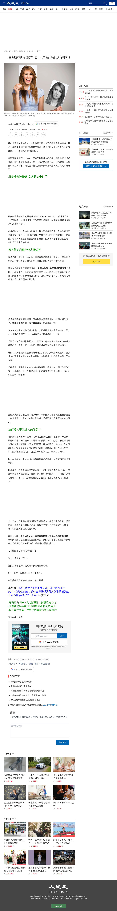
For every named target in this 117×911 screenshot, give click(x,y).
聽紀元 (64, 9)
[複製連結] (27, 134)
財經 (71, 9)
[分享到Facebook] (10, 135)
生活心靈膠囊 (44, 664)
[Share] (5, 781)
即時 (10, 9)
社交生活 (32, 664)
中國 (16, 9)
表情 (29, 659)
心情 (16, 659)
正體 (22, 3)
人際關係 (37, 659)
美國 (22, 9)
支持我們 (96, 262)
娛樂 (83, 9)
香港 (46, 9)
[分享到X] (21, 135)
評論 (34, 9)
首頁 (4, 9)
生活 (95, 9)
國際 (28, 9)
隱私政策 (49, 648)
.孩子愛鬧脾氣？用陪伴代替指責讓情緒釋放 (32, 609)
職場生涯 (30, 51)
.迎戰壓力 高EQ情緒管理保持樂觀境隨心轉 (32, 602)
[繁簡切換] (43, 135)
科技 (77, 9)
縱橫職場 (22, 51)
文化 (89, 9)
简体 (27, 3)
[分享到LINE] (16, 135)
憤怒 (23, 659)
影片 (57, 9)
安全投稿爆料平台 (50, 705)
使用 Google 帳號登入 (51, 642)
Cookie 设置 (58, 906)
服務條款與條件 (61, 646)
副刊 (10, 51)
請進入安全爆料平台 (96, 166)
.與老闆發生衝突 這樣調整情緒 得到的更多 (32, 606)
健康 (51, 9)
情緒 (46, 659)
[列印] (32, 135)
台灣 (40, 9)
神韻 (101, 9)
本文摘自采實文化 (38, 591)
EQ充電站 (23, 664)
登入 (111, 3)
